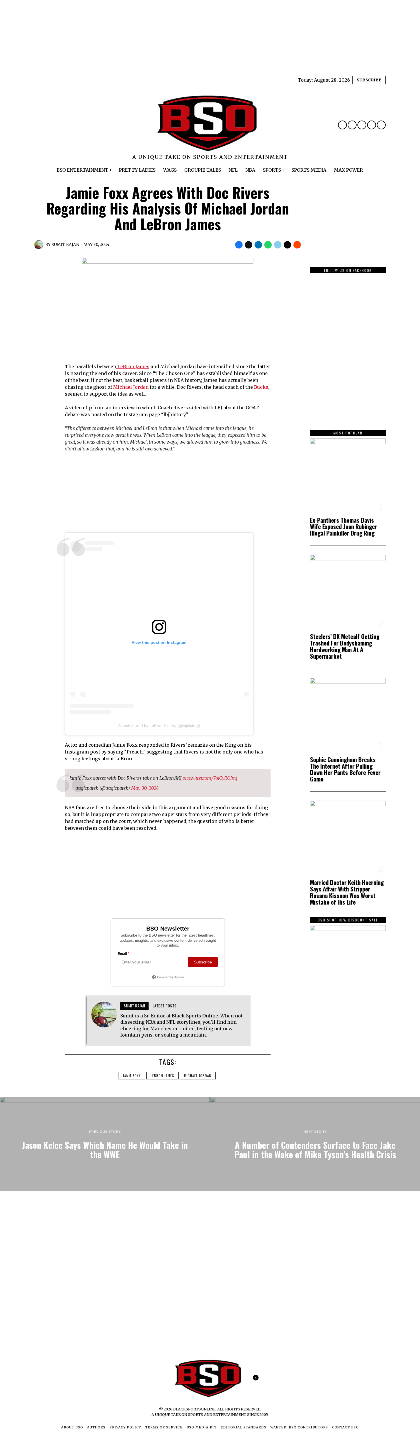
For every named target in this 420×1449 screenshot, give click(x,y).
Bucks (261, 387)
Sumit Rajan (65, 244)
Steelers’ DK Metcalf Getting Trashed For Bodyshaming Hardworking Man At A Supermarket (344, 646)
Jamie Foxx (132, 1075)
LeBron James (132, 366)
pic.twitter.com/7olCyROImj (210, 778)
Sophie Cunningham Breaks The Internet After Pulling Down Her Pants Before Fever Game (345, 769)
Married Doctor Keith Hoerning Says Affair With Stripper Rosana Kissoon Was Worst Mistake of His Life (347, 892)
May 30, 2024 (145, 788)
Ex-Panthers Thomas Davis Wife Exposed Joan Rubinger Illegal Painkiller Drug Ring (343, 527)
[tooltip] (342, 125)
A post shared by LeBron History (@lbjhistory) (159, 725)
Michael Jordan (131, 387)
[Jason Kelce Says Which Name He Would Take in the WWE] (105, 1144)
